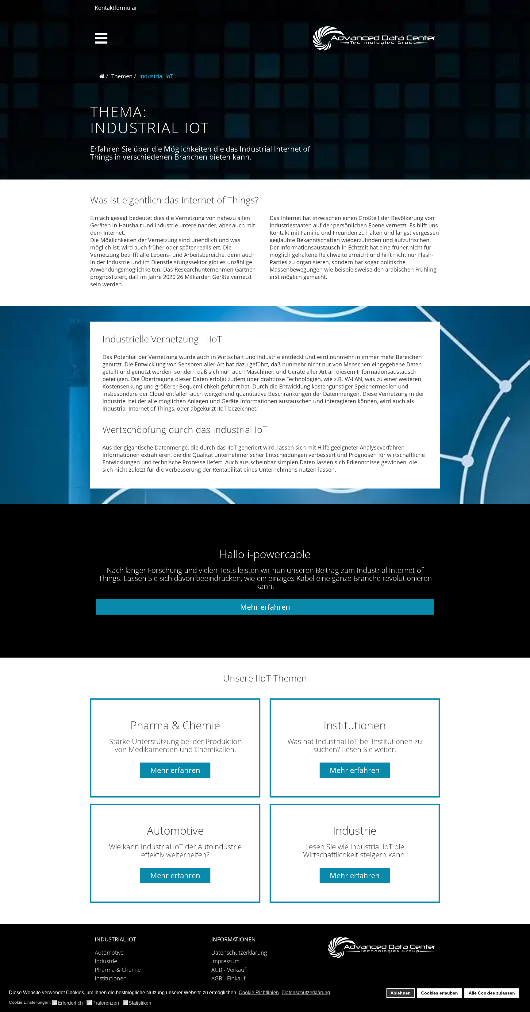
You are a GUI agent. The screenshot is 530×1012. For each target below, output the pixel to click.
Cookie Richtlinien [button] (259, 992)
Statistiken (140, 1003)
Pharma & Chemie (118, 969)
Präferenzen (105, 1003)
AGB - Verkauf (228, 969)
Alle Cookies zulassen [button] (492, 993)
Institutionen (111, 978)
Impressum (225, 961)
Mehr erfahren (265, 607)
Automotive (109, 952)
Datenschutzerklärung (239, 952)
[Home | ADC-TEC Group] (381, 947)
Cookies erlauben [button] (439, 993)
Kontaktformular (116, 7)
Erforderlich (70, 1003)
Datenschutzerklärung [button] (306, 992)
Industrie (106, 961)
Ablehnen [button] (400, 993)
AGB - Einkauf (228, 978)
